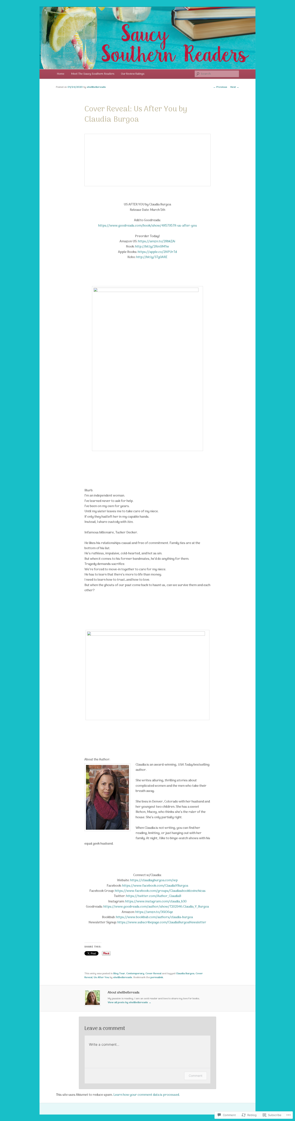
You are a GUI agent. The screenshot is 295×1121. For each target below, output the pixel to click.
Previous (220, 87)
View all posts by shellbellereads (129, 1002)
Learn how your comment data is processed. (146, 1094)
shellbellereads (96, 87)
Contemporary (135, 973)
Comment (195, 1075)
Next (234, 87)
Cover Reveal (153, 973)
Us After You (101, 977)
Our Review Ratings (132, 74)
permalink (157, 977)
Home (60, 74)
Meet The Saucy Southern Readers (92, 74)
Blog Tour (119, 973)
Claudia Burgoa (185, 973)
